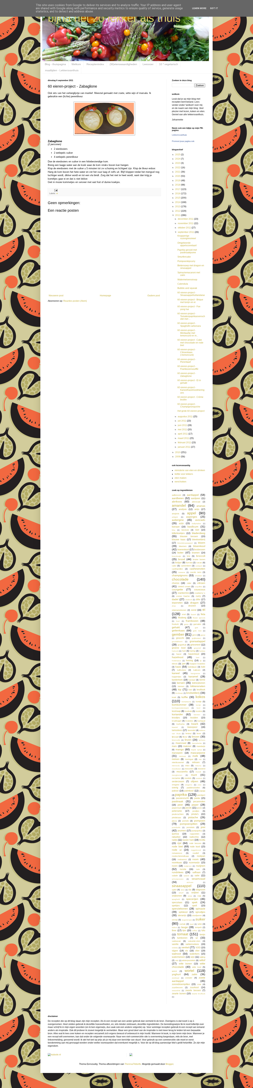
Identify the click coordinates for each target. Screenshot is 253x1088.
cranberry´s (199, 593)
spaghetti (176, 899)
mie (200, 759)
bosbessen (199, 549)
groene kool (179, 648)
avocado (200, 519)
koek (174, 697)
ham (184, 651)
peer (180, 804)
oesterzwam (178, 781)
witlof (202, 960)
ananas (201, 505)
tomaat (182, 934)
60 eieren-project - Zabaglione (186, 374)
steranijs (182, 915)
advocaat (196, 502)
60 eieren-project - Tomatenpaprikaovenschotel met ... (191, 316)
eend (193, 610)
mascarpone (198, 752)
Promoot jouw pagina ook (183, 141)
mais (174, 746)
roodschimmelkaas (180, 856)
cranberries (183, 593)
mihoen (196, 762)
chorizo (175, 583)
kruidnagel (176, 721)
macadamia (197, 743)
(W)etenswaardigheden (123, 64)
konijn (198, 705)
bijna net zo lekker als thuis (114, 18)
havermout (193, 654)
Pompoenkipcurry (186, 261)
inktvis (175, 664)
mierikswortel (178, 762)
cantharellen (177, 569)
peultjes (195, 811)
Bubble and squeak (187, 288)
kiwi (190, 690)
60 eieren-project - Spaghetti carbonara (189, 324)
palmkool (189, 790)
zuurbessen (177, 987)
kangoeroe (195, 673)
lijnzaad (175, 737)
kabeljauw (192, 667)
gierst (203, 635)
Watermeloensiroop (187, 279)
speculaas (177, 902)
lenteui (188, 733)
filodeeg (182, 617)
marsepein (177, 753)
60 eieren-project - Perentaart (186, 360)
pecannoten (199, 801)
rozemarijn (194, 862)
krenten (197, 715)
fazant (193, 614)
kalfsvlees (181, 670)
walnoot (176, 953)
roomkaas (177, 862)
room (195, 859)
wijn (193, 957)
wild (176, 960)
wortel (189, 971)
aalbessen (176, 495)
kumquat (201, 721)
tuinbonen (182, 938)
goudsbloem (177, 641)
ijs (201, 661)
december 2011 (186, 219)
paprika (181, 795)
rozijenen (188, 866)
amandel (179, 505)
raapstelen (194, 834)
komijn (199, 701)
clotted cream (184, 586)
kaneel (176, 673)
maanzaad (181, 743)
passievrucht (182, 798)
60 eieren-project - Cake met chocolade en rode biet (190, 343)
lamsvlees (177, 730)
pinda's (195, 814)
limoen (195, 736)
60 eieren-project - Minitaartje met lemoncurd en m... (187, 333)
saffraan (196, 872)
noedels (188, 778)
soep (190, 896)
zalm (194, 974)
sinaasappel (181, 886)
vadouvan (176, 941)
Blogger (169, 1064)
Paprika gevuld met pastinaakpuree (187, 251)
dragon (194, 602)
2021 (178, 172)
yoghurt (176, 974)
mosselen (189, 769)
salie (197, 875)
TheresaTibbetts (133, 1064)
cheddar (198, 576)
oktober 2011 (185, 227)
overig (175, 787)
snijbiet (195, 892)
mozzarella (182, 771)
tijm (184, 930)
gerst (194, 635)
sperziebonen (180, 908)
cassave (181, 572)
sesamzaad (198, 878)
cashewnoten (197, 568)
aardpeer (195, 498)
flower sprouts (199, 618)
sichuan (190, 882)
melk (195, 755)
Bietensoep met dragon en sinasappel (190, 266)
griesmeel (195, 644)
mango (180, 749)
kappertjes (176, 677)
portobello (176, 827)
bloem (201, 542)
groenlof (197, 648)
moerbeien (176, 769)
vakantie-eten (194, 941)
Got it (214, 8)
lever (199, 733)
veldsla (175, 948)
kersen (181, 682)
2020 (178, 176)
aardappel (193, 494)
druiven (192, 605)
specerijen (192, 898)
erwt (184, 614)
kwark (194, 723)
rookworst (182, 859)
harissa (202, 651)
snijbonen (177, 895)
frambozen (192, 620)
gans (186, 624)
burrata (189, 562)
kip (179, 689)
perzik (188, 808)
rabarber (176, 837)
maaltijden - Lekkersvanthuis (62, 70)
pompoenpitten (188, 823)
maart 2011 (184, 438)
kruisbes (189, 721)
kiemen (181, 686)
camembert (186, 566)
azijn (181, 523)
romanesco (177, 853)
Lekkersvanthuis (179, 135)
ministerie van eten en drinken (190, 470)
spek (194, 902)
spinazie (200, 908)
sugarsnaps (187, 920)
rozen (175, 866)
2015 (178, 197)
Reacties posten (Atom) (75, 301)
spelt (194, 905)
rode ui (177, 849)
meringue (189, 759)
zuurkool (194, 987)
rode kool (195, 846)
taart (192, 924)
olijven (194, 781)
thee (174, 930)
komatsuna (186, 702)
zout (199, 984)
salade (175, 875)
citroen (201, 582)
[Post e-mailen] (55, 190)
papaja (202, 791)
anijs (196, 509)
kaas (178, 666)
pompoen (199, 820)
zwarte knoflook (198, 994)
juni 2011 (183, 425)
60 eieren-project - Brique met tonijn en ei (190, 301)
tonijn (202, 934)
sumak (182, 924)
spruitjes (200, 911)
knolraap (179, 693)
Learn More (199, 8)
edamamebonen (179, 610)
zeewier (188, 978)
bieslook (185, 530)
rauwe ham (188, 840)
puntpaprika (196, 831)
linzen (188, 739)
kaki (203, 667)
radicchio (194, 837)
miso (187, 765)
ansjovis (175, 513)
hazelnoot (177, 657)
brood (181, 559)
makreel (187, 746)
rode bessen (195, 843)
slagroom (200, 889)
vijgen (175, 950)
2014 (178, 202)
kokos (200, 697)
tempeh (198, 927)
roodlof (196, 853)
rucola (183, 869)
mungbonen (177, 775)
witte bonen (185, 963)
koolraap (176, 711)
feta (203, 614)
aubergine (178, 519)
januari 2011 (184, 447)
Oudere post (153, 295)
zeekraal (175, 978)
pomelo (185, 821)
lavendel (191, 730)
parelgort (201, 795)
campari (198, 566)
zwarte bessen (193, 990)
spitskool (183, 912)
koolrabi (188, 711)
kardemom (177, 680)
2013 (178, 206)
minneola (176, 766)
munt (194, 774)
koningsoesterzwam (180, 708)
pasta (197, 798)
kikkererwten (197, 686)
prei (203, 827)
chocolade (180, 579)
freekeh (175, 624)
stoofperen (197, 915)
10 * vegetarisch (168, 64)
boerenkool (183, 549)
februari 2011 (185, 442)
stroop (175, 920)
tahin (200, 924)
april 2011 (183, 433)
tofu (203, 930)
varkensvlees (192, 944)
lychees (202, 740)
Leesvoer (148, 64)
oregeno (188, 785)
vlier (197, 950)
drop (174, 606)
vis (186, 950)
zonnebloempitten (181, 984)
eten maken (181, 478)
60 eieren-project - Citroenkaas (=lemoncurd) (186, 352)
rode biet (177, 846)
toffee (194, 931)
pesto (199, 808)
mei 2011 (183, 429)
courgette (177, 589)
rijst (179, 843)
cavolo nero (195, 572)
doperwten (177, 603)
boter (180, 552)
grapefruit (182, 645)
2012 (178, 211)
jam (184, 663)
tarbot (174, 927)
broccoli (200, 555)
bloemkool (199, 546)
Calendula (182, 284)
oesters (199, 778)
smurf (181, 893)
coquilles (198, 587)
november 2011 (186, 223)
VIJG (198, 947)
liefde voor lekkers (184, 474)
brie (188, 556)
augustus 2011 (185, 416)
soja (199, 896)
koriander (177, 714)
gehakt (176, 627)
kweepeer (192, 727)
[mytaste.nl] (54, 1054)
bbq (173, 530)
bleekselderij (198, 539)
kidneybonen (198, 683)
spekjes (176, 905)
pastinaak (177, 801)
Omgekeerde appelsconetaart (187, 244)
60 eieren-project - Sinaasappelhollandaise (191, 293)
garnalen (197, 624)
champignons (180, 575)
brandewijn (176, 556)
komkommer (179, 704)
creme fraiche (183, 596)
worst (174, 971)
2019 (178, 180)
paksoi (175, 790)
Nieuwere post (56, 295)
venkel (185, 947)
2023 (178, 163)
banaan (176, 526)
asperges (191, 516)
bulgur (178, 562)
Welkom (76, 64)
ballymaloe (196, 523)
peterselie (177, 811)
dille (198, 599)
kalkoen (196, 670)
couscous (199, 589)
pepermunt (177, 808)
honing (189, 660)
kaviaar (192, 680)
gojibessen (196, 638)
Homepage (105, 295)
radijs (174, 840)
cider (189, 583)
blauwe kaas (178, 539)
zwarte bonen (179, 993)
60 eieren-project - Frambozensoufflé (187, 367)
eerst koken (180, 481)
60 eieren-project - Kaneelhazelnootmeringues (190, 390)
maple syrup (196, 750)
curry (198, 596)
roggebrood (196, 850)
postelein (190, 827)
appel (191, 513)
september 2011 (186, 232)
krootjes (176, 717)
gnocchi (180, 638)
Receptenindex (95, 64)
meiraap (182, 756)
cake (174, 566)
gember (178, 634)
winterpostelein (188, 960)
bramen (196, 552)
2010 (178, 452)
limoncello (176, 740)
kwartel (175, 727)
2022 (178, 167)
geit (196, 628)
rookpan (201, 856)
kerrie (202, 680)
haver (179, 654)
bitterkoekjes (178, 533)
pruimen (182, 830)
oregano (175, 785)
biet (197, 530)
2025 (178, 154)
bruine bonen (199, 559)
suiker (200, 919)
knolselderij (192, 692)
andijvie (183, 509)
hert (197, 657)
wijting (202, 957)
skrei (183, 890)
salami (186, 876)
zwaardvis (176, 990)
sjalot (174, 890)
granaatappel (197, 641)
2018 (178, 184)
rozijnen (200, 865)
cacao (199, 562)
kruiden (194, 717)
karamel (193, 676)
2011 (178, 215)
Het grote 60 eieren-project (190, 411)
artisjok (175, 517)
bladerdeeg (198, 533)
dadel (175, 599)
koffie (185, 697)
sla (189, 889)
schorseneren (178, 879)
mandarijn (201, 746)
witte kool (196, 967)
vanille (175, 944)
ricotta (202, 840)
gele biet (197, 631)
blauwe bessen (189, 536)
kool (198, 708)
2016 (178, 193)
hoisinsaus (176, 661)
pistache (193, 817)
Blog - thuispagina (55, 64)
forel (178, 621)
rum (198, 869)
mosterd (201, 769)
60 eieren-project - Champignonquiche (188, 405)
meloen (175, 759)
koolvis (199, 711)
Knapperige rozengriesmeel (186, 237)
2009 (178, 456)
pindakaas (176, 817)
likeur (185, 737)
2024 (178, 159)
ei (57, 193)
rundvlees (177, 872)
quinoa (175, 834)
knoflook (201, 689)
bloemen (183, 546)
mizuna (198, 766)
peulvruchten (178, 814)
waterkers (194, 954)
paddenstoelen (193, 787)
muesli (198, 772)
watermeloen (178, 957)
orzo (199, 785)
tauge (184, 927)
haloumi (175, 651)
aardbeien (178, 498)
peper (195, 804)
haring (192, 651)
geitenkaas (178, 630)
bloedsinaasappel (185, 543)
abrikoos (177, 501)
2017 (178, 189)
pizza (174, 821)
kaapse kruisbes (197, 664)
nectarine (176, 778)
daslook (188, 600)
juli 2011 (182, 421)
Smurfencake (184, 256)
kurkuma (180, 724)
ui (197, 937)
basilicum (192, 526)
